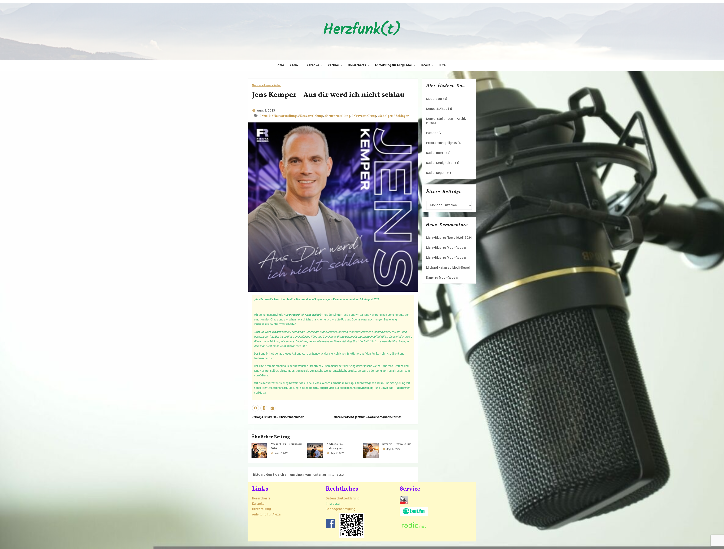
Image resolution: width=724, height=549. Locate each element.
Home (279, 65)
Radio (294, 65)
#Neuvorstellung (284, 116)
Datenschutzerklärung (343, 498)
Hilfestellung (261, 509)
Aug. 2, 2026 (281, 453)
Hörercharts (357, 65)
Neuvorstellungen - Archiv (266, 85)
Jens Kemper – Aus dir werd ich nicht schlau (328, 95)
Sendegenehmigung (341, 509)
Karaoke (313, 65)
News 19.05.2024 (459, 237)
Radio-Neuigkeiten (440, 162)
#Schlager (401, 116)
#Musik (265, 116)
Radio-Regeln (436, 172)
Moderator (434, 98)
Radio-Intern (436, 152)
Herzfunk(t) (362, 30)
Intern (426, 65)
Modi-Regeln (456, 247)
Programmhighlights (441, 143)
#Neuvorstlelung (310, 116)
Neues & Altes (436, 108)
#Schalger (384, 116)
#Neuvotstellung (364, 116)
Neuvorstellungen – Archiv (446, 118)
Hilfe (442, 65)
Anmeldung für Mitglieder (394, 65)
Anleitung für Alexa (266, 514)
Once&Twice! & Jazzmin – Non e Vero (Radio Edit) (366, 417)
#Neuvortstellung (337, 116)
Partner (334, 65)
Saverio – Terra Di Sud (396, 444)
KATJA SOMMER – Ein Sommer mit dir (279, 417)
